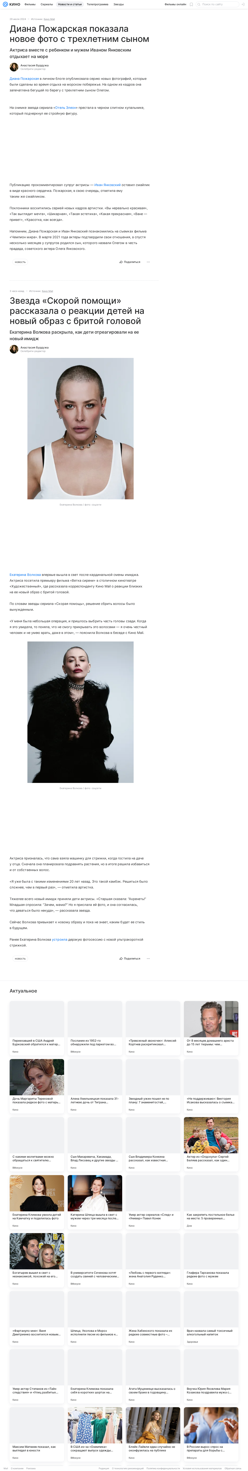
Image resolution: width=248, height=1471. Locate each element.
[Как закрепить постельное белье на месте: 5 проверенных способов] (211, 1202)
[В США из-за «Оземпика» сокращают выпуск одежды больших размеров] (95, 1434)
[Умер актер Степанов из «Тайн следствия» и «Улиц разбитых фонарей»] (37, 1376)
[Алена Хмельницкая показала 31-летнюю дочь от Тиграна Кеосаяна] (95, 1086)
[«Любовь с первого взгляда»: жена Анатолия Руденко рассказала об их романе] (153, 1260)
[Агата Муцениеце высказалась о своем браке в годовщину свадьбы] (153, 1376)
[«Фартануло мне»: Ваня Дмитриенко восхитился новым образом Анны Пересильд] (37, 1318)
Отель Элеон (65, 108)
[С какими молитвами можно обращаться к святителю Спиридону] (37, 1144)
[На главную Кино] (14, 4)
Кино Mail (49, 19)
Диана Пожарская (24, 79)
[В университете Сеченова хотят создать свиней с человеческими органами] (95, 1260)
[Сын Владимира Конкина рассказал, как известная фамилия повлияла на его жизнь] (153, 1144)
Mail (6, 1468)
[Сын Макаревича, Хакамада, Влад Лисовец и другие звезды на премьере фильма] (95, 1144)
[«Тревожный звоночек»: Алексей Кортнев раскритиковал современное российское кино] (153, 1028)
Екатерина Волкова (25, 575)
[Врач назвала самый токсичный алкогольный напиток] (211, 1318)
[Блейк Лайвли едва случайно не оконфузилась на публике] (153, 1434)
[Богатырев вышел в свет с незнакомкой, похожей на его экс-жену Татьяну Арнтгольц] (37, 1260)
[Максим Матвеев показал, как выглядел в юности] (37, 1434)
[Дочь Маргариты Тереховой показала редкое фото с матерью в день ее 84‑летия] (37, 1086)
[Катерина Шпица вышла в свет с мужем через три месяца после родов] (95, 1202)
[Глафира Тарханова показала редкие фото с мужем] (211, 1260)
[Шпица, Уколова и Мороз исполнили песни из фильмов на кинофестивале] (95, 1318)
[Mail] (5, 4)
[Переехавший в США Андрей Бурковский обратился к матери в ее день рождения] (37, 1028)
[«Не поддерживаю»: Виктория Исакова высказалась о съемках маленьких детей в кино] (211, 1086)
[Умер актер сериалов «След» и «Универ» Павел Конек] (153, 1202)
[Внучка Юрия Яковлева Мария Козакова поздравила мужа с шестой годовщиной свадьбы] (211, 1376)
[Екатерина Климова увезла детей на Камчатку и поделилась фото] (37, 1202)
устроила (59, 939)
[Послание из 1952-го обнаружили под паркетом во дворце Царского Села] (95, 1028)
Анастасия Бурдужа (35, 65)
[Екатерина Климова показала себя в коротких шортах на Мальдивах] (95, 1376)
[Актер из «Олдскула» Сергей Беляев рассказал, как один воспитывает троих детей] (211, 1144)
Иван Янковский (107, 185)
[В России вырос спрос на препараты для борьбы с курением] (211, 1434)
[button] (80, 429)
